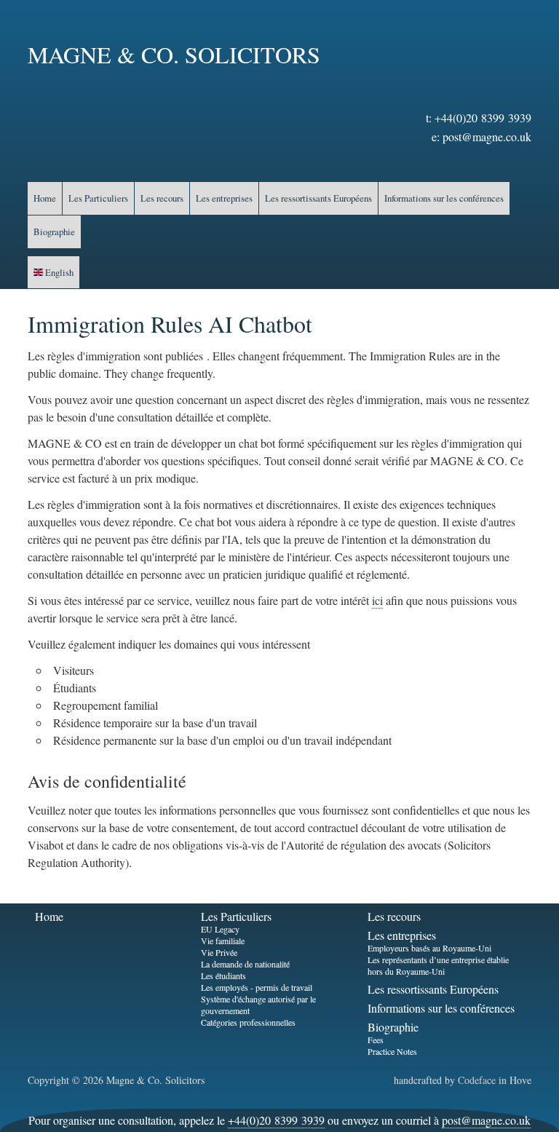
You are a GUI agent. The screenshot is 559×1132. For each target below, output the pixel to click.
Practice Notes (392, 1051)
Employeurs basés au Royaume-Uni (429, 948)
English (58, 272)
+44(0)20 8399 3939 (483, 117)
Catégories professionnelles (248, 1022)
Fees (376, 1039)
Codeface (477, 1080)
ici (377, 600)
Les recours (161, 198)
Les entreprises (224, 198)
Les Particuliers (98, 198)
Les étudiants (223, 975)
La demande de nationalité (245, 964)
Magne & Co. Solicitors (174, 54)
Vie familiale (223, 940)
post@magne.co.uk (487, 136)
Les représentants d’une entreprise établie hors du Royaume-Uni (438, 965)
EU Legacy (220, 929)
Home (44, 198)
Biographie (54, 231)
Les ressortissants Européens (318, 198)
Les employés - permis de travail (256, 987)
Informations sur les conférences (444, 198)
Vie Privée (219, 952)
